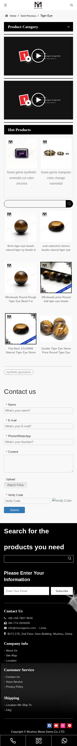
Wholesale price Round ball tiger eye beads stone (56, 299)
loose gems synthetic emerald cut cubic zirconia (21, 178)
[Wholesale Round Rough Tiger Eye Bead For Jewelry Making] (21, 277)
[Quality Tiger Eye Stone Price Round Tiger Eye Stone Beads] (56, 328)
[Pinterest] (69, 726)
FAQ (8, 710)
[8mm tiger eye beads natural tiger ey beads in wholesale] (21, 225)
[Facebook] (49, 726)
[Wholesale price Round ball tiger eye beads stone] (56, 277)
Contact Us (13, 676)
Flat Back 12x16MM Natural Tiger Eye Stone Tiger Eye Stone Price (21, 350)
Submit (14, 510)
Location (11, 660)
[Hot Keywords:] (69, 203)
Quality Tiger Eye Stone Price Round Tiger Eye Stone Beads (56, 350)
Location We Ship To (19, 704)
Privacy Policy (14, 686)
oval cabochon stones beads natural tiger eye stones (56, 248)
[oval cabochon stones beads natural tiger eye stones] (56, 225)
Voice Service (14, 681)
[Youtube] (56, 726)
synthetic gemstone (19, 372)
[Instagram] (62, 726)
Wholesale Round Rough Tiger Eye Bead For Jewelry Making (20, 299)
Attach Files (15, 485)
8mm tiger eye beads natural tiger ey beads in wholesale (21, 248)
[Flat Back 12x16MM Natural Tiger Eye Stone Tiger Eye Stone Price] (21, 328)
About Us (11, 650)
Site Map (11, 655)
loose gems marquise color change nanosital (56, 178)
